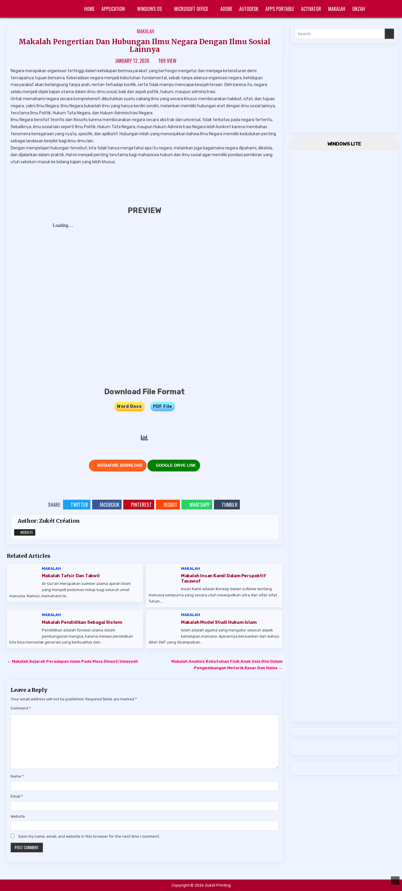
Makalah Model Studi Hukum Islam (219, 622)
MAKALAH (336, 8)
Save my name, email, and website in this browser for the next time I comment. (89, 836)
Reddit (170, 504)
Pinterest (141, 504)
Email (17, 796)
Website (26, 532)
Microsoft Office (191, 8)
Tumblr (229, 504)
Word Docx (129, 406)
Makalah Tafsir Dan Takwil (71, 575)
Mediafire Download (119, 465)
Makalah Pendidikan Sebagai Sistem (82, 622)
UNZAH (358, 8)
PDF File (162, 406)
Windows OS (149, 8)
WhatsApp (199, 504)
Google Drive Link (175, 465)
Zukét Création (59, 520)
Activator (311, 8)
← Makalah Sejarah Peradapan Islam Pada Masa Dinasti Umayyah (72, 661)
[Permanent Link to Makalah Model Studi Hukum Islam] (163, 624)
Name (17, 776)
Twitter (79, 504)
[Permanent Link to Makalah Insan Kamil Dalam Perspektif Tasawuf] (163, 578)
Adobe (226, 8)
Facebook (109, 504)
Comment (21, 708)
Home (89, 8)
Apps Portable (279, 8)
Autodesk (248, 8)
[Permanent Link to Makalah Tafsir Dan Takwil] (24, 578)
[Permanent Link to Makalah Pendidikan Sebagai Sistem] (24, 624)
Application (113, 8)
